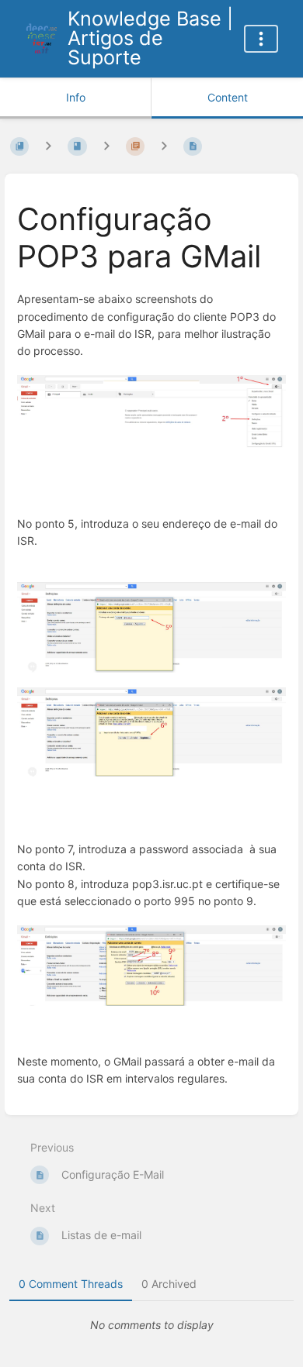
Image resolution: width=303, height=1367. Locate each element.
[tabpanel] (151, 1325)
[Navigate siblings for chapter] (106, 146)
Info (75, 97)
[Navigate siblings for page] (164, 146)
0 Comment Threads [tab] (71, 1283)
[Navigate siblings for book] (48, 146)
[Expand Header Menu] (261, 39)
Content (227, 97)
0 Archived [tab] (169, 1283)
